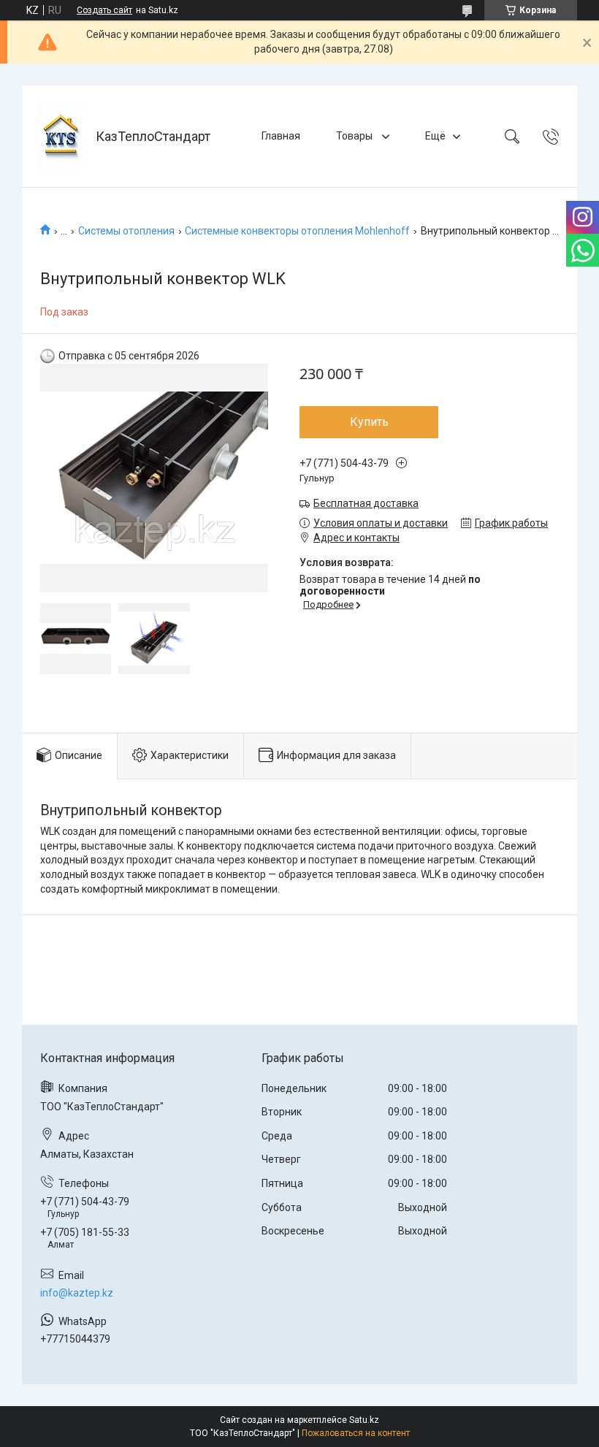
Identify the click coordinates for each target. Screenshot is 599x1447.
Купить (369, 422)
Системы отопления (126, 231)
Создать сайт (104, 10)
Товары (355, 136)
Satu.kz (364, 1420)
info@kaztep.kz (76, 1293)
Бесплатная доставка (366, 503)
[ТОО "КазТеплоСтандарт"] (61, 136)
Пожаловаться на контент (356, 1433)
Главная (281, 136)
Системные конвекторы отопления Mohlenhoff (297, 231)
